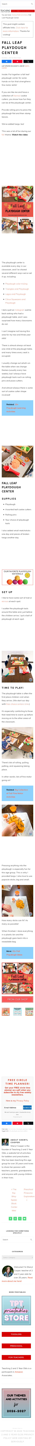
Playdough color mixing (16, 283)
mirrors (5, 601)
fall (3, 134)
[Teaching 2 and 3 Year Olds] (17, 14)
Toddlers (30, 1129)
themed (16, 95)
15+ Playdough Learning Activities (16, 408)
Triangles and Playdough (17, 289)
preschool (25, 1129)
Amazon (19, 1372)
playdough (14, 1131)
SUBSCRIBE (27, 1108)
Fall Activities (12, 1129)
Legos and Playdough (15, 294)
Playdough (19, 1129)
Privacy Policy (22, 1100)
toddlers (25, 1131)
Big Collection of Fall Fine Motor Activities (17, 793)
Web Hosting (20, 1438)
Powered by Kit (17, 1117)
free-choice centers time (17, 704)
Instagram (19, 310)
